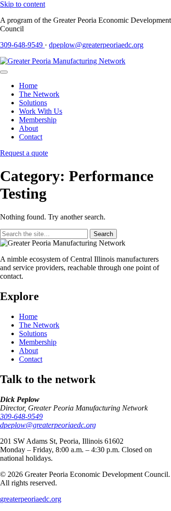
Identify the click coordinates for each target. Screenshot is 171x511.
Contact (30, 137)
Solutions (33, 103)
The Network (39, 94)
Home (28, 86)
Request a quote (24, 153)
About (28, 128)
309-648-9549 (22, 45)
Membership (38, 120)
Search (103, 233)
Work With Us (40, 111)
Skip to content (22, 4)
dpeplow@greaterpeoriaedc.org (96, 45)
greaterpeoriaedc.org (30, 499)
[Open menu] (4, 72)
